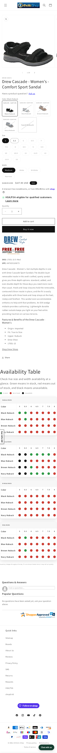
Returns (9, 675)
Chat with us (46, 747)
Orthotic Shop (19, 743)
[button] (5, 5)
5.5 (14, 140)
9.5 (43, 147)
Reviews (9, 656)
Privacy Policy (12, 663)
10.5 (17, 154)
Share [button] (7, 357)
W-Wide (36, 171)
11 (27, 154)
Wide (23, 171)
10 (7, 154)
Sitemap (9, 638)
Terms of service (30, 747)
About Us (10, 650)
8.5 (25, 147)
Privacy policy (31, 743)
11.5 (37, 154)
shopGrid (10, 694)
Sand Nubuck (29, 128)
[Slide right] (35, 73)
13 (18, 160)
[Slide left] (22, 73)
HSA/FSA (9, 688)
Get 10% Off (2, 436)
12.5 (8, 160)
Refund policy (44, 743)
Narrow (10, 177)
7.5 (8, 147)
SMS (7, 669)
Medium (8, 170)
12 (46, 154)
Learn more (12, 200)
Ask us (32, 93)
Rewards (9, 682)
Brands (9, 644)
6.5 (34, 141)
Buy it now (28, 229)
